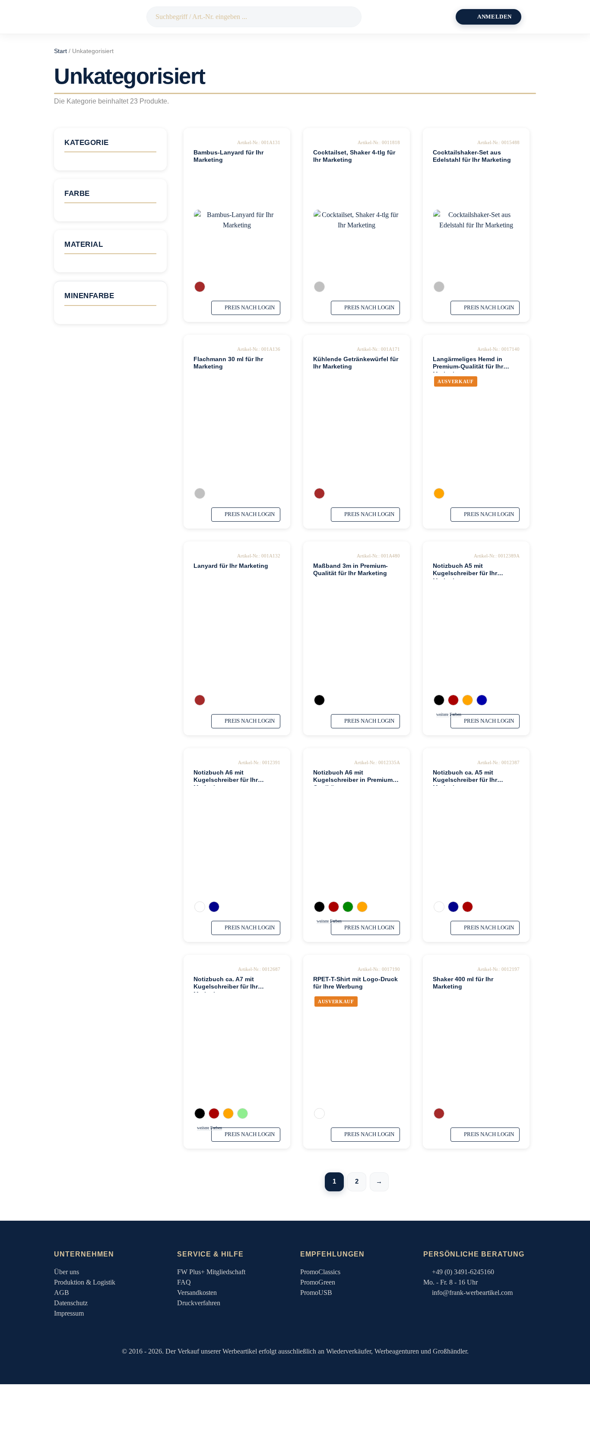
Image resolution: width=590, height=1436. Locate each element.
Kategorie (86, 143)
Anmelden (494, 16)
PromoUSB (316, 1292)
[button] (537, 16)
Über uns (66, 1271)
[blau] (481, 700)
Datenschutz (71, 1303)
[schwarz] (319, 700)
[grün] (348, 906)
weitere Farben (448, 714)
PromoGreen (317, 1282)
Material (83, 244)
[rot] (453, 700)
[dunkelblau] (214, 906)
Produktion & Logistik (84, 1282)
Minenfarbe (89, 296)
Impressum (69, 1313)
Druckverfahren (198, 1303)
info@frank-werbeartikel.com (472, 1292)
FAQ (184, 1282)
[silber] (319, 286)
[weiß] (199, 906)
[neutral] (199, 286)
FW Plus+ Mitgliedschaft (211, 1271)
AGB (61, 1292)
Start (60, 51)
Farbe (77, 193)
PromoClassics (320, 1271)
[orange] (439, 493)
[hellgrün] (242, 1113)
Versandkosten (197, 1292)
